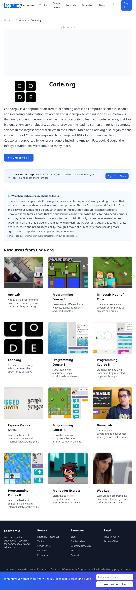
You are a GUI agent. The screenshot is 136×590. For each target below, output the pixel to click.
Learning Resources (48, 536)
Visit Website (16, 157)
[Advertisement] (68, 52)
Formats (71, 5)
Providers (88, 5)
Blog (102, 5)
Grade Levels (57, 5)
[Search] (113, 5)
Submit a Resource (81, 545)
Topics (43, 5)
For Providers (78, 541)
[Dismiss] (132, 575)
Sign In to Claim (117, 176)
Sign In (126, 5)
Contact (75, 555)
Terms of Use (111, 541)
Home (7, 20)
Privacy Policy (111, 536)
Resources (27, 5)
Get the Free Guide (115, 584)
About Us (76, 550)
